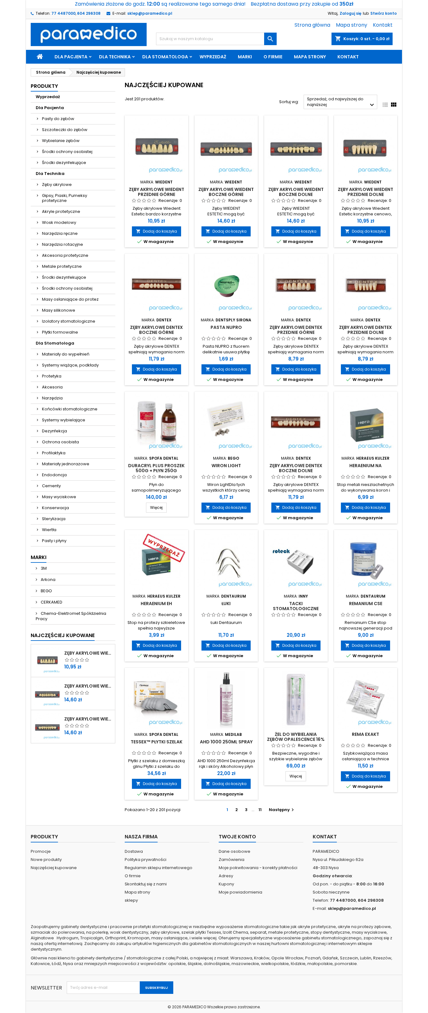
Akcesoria (52, 387)
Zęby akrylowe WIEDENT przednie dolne (365, 192)
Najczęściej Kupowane (63, 635)
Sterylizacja (53, 519)
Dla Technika (115, 57)
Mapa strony (351, 25)
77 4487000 (63, 13)
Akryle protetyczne (61, 211)
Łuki (226, 603)
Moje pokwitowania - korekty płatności (258, 868)
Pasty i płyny (54, 541)
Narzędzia (52, 398)
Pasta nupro (226, 327)
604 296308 (89, 13)
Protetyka (51, 376)
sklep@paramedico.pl (149, 13)
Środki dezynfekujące (64, 163)
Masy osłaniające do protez (70, 299)
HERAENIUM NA (365, 465)
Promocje (41, 851)
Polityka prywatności (145, 860)
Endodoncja (54, 475)
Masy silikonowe (58, 310)
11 (260, 810)
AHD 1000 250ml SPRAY (226, 742)
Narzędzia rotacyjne (62, 244)
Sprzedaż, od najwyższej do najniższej (341, 102)
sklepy (131, 900)
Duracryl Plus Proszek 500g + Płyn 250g (156, 468)
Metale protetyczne (62, 266)
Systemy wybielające (63, 420)
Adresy (226, 876)
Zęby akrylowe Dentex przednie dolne (365, 329)
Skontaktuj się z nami (146, 884)
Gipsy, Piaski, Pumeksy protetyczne (64, 198)
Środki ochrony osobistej (67, 152)
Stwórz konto (383, 13)
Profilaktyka (53, 453)
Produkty (44, 86)
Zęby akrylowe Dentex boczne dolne (295, 468)
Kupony (226, 884)
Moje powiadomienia (240, 892)
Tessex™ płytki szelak (156, 742)
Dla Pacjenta (71, 57)
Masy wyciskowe (59, 497)
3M (43, 568)
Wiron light (226, 465)
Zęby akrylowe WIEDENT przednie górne (88, 653)
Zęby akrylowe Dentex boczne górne (156, 329)
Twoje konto (237, 836)
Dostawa (134, 851)
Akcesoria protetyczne (65, 255)
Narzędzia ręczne (60, 233)
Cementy (51, 486)
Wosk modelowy (59, 222)
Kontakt (383, 25)
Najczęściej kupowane (54, 868)
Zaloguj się (350, 13)
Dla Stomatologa (165, 57)
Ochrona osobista (60, 442)
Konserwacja (55, 508)
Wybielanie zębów (61, 141)
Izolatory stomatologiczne (68, 321)
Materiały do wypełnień (65, 354)
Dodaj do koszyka (156, 231)
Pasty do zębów (58, 119)
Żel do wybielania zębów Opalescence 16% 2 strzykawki (296, 739)
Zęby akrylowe (57, 184)
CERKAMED (51, 602)
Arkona (47, 580)
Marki (245, 57)
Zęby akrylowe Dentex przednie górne (295, 329)
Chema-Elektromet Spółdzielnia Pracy (71, 616)
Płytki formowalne (60, 332)
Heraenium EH (156, 603)
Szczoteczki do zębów (64, 130)
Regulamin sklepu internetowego (158, 868)
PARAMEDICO (194, 1007)
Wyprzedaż (213, 57)
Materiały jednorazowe (65, 464)
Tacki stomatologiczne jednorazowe (296, 608)
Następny (282, 810)
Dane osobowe (234, 851)
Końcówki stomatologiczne (69, 409)
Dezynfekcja (54, 431)
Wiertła (49, 530)
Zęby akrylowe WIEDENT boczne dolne (88, 718)
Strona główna (312, 25)
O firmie (273, 57)
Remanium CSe (365, 603)
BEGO (46, 591)
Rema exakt (365, 734)
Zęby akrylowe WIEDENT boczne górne (88, 686)
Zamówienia (231, 860)
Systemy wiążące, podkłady (70, 365)
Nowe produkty (46, 860)
